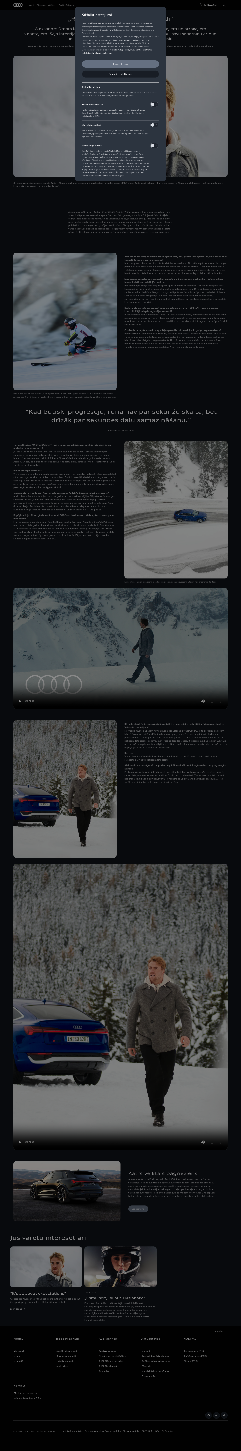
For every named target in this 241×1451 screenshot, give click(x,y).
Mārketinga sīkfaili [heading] (92, 145)
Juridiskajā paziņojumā (102, 53)
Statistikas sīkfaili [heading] (91, 125)
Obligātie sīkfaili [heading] (91, 87)
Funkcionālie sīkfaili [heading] (92, 104)
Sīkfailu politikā (122, 50)
